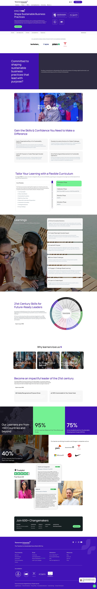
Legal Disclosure (18, 585)
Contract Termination (59, 585)
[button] (18, 5)
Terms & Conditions (26, 585)
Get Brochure (18, 26)
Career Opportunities (20, 32)
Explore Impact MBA (19, 323)
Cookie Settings (51, 585)
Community (43, 4)
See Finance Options (57, 526)
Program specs (43, 32)
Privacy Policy (33, 585)
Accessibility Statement (42, 585)
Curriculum (27, 32)
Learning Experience (35, 4)
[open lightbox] (48, 107)
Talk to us (77, 2)
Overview (12, 32)
